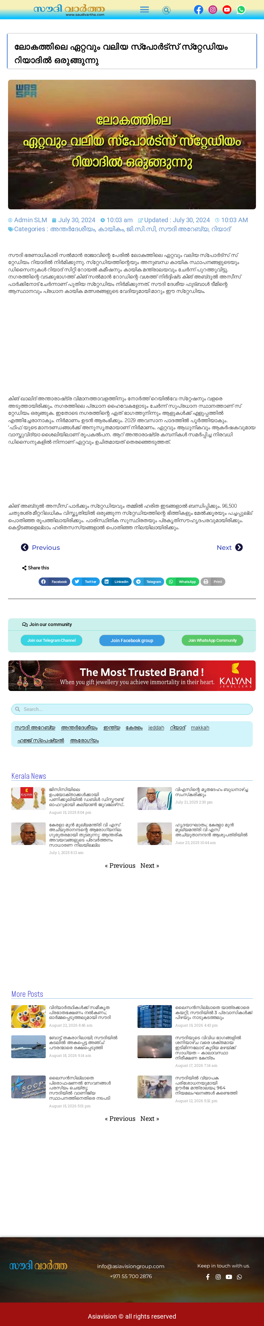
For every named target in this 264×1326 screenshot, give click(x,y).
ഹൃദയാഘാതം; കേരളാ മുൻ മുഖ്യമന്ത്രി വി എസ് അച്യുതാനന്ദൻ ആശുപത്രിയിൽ (211, 830)
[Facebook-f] (208, 1277)
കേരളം (134, 727)
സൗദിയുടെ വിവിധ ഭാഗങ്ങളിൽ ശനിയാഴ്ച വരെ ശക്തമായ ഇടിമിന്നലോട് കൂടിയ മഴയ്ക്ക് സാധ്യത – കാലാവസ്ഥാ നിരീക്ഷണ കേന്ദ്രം (208, 1048)
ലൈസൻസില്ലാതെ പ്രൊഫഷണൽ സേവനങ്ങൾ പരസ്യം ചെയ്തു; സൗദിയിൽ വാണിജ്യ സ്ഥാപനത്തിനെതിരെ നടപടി (80, 1088)
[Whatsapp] (239, 1277)
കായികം (111, 229)
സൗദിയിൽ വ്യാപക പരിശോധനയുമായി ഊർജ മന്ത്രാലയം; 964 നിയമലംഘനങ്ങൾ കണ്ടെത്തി (206, 1085)
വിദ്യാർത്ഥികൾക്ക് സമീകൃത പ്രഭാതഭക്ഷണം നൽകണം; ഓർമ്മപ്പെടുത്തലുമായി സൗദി (80, 1012)
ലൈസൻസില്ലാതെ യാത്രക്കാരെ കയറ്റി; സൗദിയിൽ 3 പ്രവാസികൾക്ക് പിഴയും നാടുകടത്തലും (213, 1012)
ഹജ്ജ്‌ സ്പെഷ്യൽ (40, 740)
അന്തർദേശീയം (72, 229)
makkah (200, 727)
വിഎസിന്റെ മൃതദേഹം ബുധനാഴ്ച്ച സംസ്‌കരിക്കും (211, 791)
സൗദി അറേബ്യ (183, 229)
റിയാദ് (220, 229)
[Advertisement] (132, 345)
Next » (149, 865)
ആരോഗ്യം (84, 740)
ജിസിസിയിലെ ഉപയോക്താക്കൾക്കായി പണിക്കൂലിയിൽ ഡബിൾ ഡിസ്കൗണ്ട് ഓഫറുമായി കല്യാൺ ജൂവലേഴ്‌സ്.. (86, 796)
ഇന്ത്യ (111, 727)
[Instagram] (218, 1277)
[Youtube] (229, 1277)
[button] (144, 10)
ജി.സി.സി (141, 229)
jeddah (156, 727)
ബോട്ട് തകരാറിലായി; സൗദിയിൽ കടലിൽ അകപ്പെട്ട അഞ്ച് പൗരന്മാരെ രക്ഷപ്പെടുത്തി (83, 1043)
